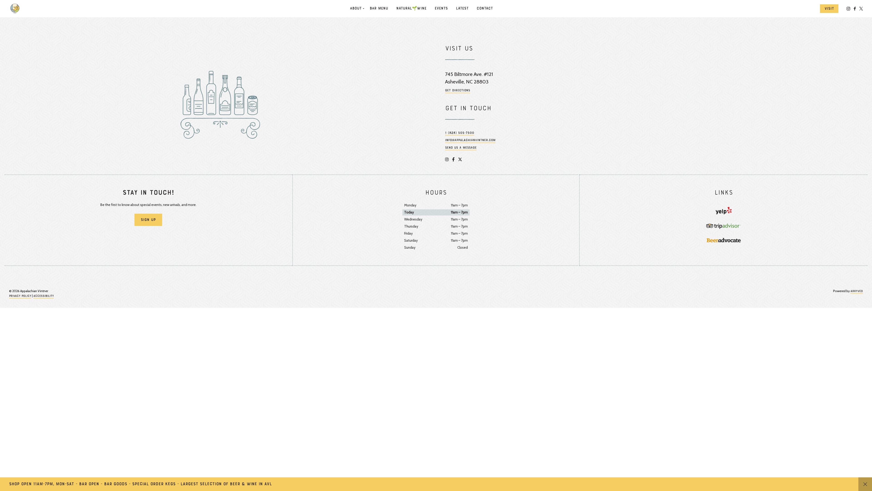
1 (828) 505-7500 (459, 133)
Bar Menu (379, 9)
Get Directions (457, 90)
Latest (462, 9)
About (356, 9)
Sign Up (148, 220)
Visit (829, 9)
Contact (485, 9)
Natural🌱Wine (411, 9)
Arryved (856, 291)
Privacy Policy (20, 296)
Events (441, 9)
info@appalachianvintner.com (470, 140)
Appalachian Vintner (16, 9)
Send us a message (461, 148)
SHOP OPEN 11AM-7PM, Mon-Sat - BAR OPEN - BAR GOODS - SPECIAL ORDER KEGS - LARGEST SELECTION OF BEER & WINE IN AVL (140, 484)
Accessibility (43, 296)
